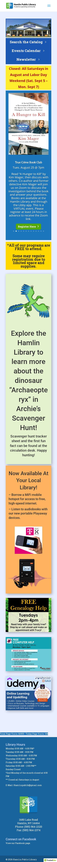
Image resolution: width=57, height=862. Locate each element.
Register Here (27, 226)
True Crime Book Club (28, 162)
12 (41, 231)
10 (36, 231)
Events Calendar (26, 50)
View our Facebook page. (18, 843)
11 (38, 231)
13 (43, 231)
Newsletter (26, 59)
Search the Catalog (26, 42)
